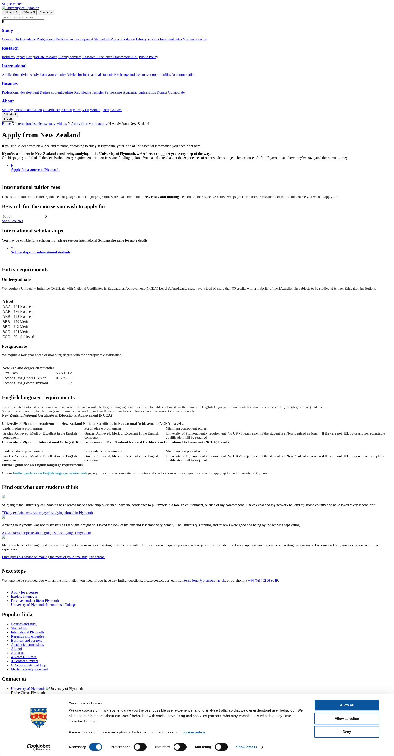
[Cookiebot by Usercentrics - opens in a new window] (39, 747)
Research (10, 48)
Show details (246, 747)
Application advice (15, 74)
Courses (7, 39)
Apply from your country (48, 74)
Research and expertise (27, 636)
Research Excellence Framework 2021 (110, 57)
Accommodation (123, 39)
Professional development (74, 39)
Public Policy (148, 57)
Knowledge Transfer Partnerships (98, 92)
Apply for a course (24, 592)
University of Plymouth (28, 689)
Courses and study (24, 624)
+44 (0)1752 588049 (263, 580)
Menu (29, 12)
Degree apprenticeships (56, 92)
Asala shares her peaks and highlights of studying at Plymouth (46, 533)
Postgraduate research (41, 57)
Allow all (347, 705)
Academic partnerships (139, 92)
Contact (116, 110)
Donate (162, 92)
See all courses (12, 221)
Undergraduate (25, 39)
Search (11, 12)
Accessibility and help (28, 665)
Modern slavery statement (29, 669)
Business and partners (26, 640)
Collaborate (176, 92)
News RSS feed (24, 657)
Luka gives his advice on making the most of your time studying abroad (53, 557)
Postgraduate (46, 39)
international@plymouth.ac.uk (203, 580)
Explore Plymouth (24, 596)
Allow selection (347, 718)
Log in (45, 12)
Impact (20, 57)
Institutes (8, 57)
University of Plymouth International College (43, 605)
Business (10, 83)
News (77, 110)
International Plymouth (27, 632)
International (14, 65)
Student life (102, 39)
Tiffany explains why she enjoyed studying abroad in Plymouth (47, 513)
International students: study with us (41, 123)
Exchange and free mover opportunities (142, 74)
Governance (51, 110)
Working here (99, 110)
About (8, 101)
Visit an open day (195, 39)
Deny (347, 732)
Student (10, 114)
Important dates (171, 39)
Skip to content (12, 4)
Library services (147, 39)
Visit (85, 110)
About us (17, 653)
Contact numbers (24, 661)
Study (7, 30)
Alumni (66, 110)
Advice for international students (90, 74)
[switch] (140, 747)
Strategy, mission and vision (22, 110)
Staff (8, 119)
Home (6, 123)
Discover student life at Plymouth (35, 600)
